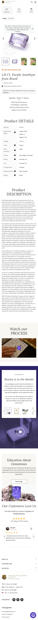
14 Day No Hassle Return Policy (12, 86)
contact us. (6, 92)
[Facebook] (17, 599)
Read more (21, 482)
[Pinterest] (14, 599)
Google (28, 511)
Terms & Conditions (7, 614)
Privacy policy (6, 617)
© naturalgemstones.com (9, 611)
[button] (34, 38)
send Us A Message (10, 590)
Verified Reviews (19, 514)
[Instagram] (22, 599)
